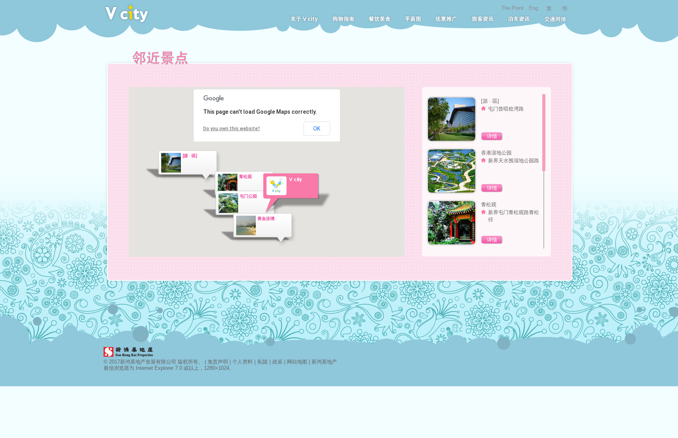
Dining (379, 19)
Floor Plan (412, 19)
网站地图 (297, 362)
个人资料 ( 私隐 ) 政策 (257, 362)
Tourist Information (482, 19)
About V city (304, 19)
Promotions (446, 19)
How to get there (555, 19)
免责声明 (218, 362)
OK (316, 128)
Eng (533, 8)
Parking (519, 19)
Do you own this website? (231, 128)
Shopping (343, 19)
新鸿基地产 (324, 362)
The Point (512, 8)
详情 (492, 136)
